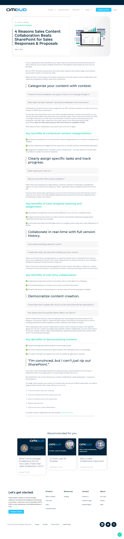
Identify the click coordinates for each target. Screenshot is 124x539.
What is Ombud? (50, 496)
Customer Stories (63, 10)
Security (45, 524)
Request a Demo (103, 10)
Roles (47, 504)
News (101, 504)
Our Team (103, 496)
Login (115, 10)
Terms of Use (55, 524)
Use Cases (49, 500)
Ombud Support (86, 504)
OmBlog (66, 496)
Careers (102, 500)
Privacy (37, 524)
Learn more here (67, 413)
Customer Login (86, 500)
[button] (51, 10)
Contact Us (85, 496)
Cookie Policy (67, 524)
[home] (16, 9)
